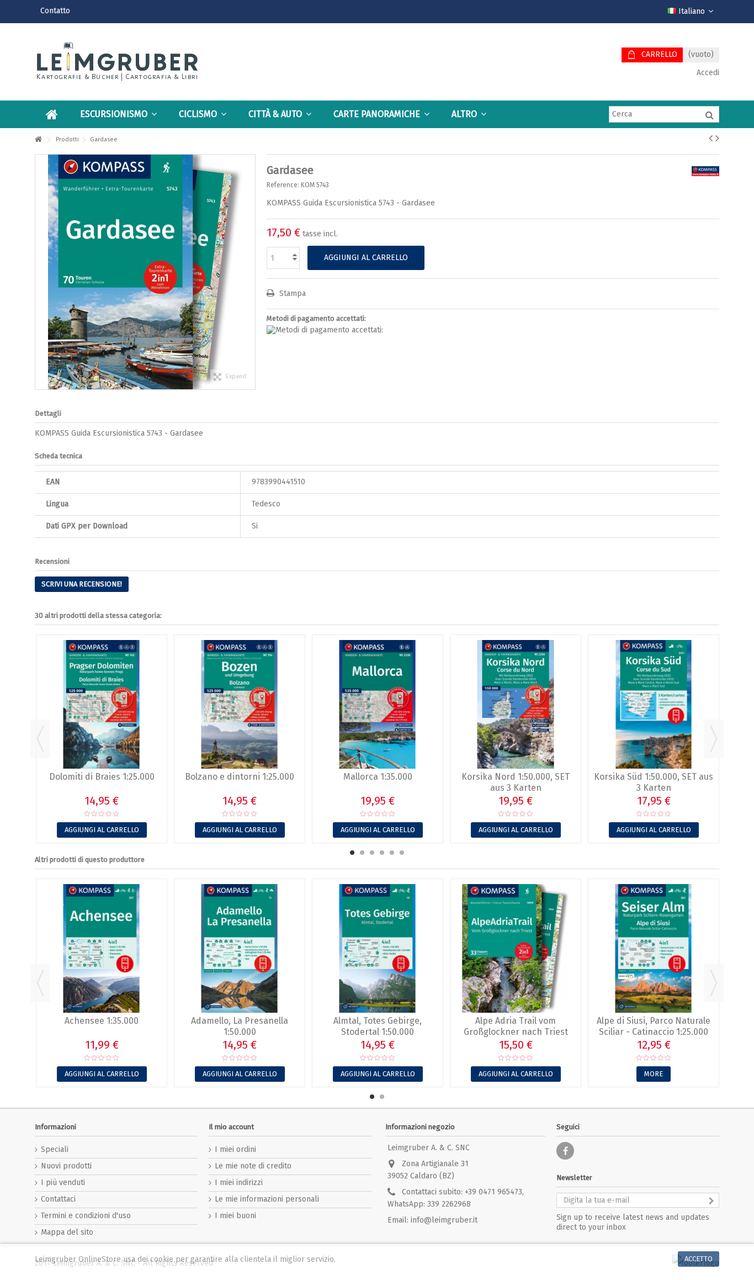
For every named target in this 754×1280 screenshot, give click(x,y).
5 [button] (392, 852)
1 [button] (352, 852)
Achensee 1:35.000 (102, 1020)
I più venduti (63, 1182)
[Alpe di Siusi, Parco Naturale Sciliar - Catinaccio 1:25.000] (653, 948)
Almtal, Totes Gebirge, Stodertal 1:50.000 (377, 1026)
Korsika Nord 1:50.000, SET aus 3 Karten (515, 782)
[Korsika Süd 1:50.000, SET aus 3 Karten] (653, 704)
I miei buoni (235, 1215)
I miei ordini (235, 1149)
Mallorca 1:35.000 (377, 776)
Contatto (55, 10)
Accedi (706, 72)
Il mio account (231, 1127)
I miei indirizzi (239, 1182)
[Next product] (717, 138)
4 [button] (382, 852)
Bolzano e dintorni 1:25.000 (239, 776)
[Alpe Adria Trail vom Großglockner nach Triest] (515, 948)
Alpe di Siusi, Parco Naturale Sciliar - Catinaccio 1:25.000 (653, 1026)
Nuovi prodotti (66, 1166)
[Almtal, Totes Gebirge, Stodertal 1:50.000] (377, 948)
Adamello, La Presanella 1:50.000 (239, 1026)
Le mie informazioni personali (267, 1199)
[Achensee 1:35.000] (101, 948)
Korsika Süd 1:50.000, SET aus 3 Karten (653, 782)
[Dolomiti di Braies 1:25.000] (101, 704)
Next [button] (714, 739)
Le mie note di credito (253, 1166)
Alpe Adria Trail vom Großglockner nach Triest (516, 1026)
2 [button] (362, 852)
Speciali (54, 1149)
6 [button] (402, 852)
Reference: (283, 185)
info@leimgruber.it (444, 1220)
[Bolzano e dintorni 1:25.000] (239, 704)
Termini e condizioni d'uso (86, 1215)
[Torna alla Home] (38, 140)
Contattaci (58, 1199)
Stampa (291, 293)
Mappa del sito (67, 1232)
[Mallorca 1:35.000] (377, 704)
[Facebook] (565, 1151)
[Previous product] (711, 138)
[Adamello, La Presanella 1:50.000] (239, 948)
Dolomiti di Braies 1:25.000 (102, 776)
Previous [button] (40, 739)
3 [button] (372, 852)
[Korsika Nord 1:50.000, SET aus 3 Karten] (515, 704)
